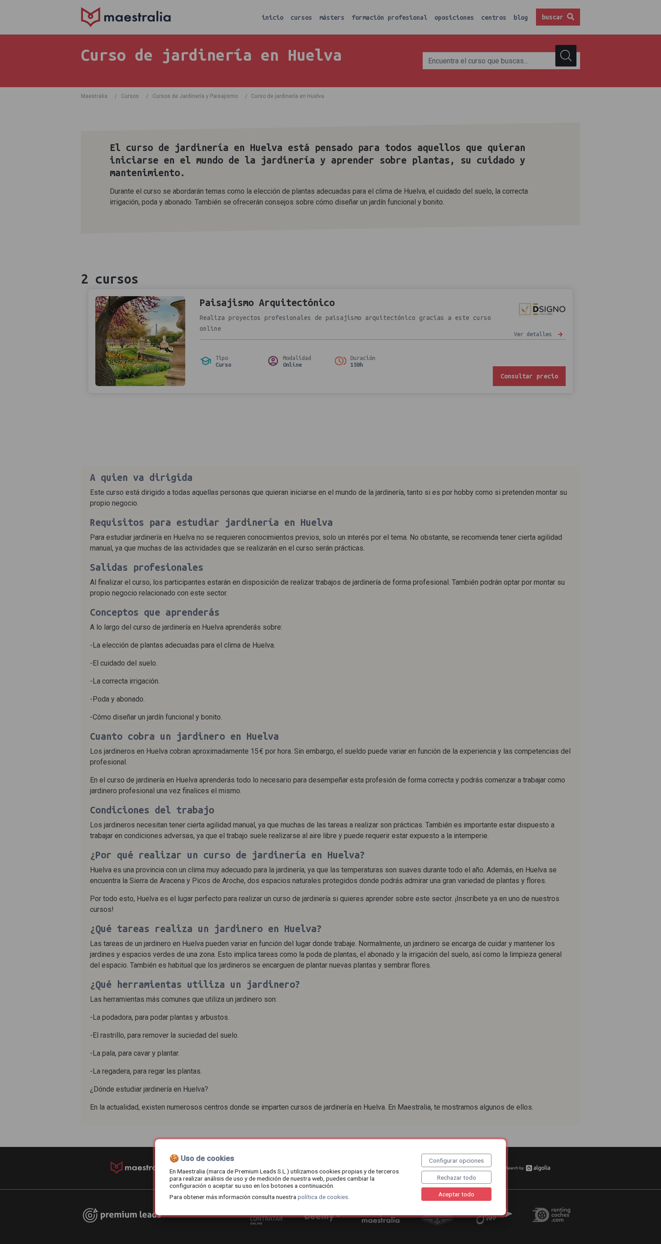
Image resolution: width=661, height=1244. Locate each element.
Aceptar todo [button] (456, 1194)
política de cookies (323, 1196)
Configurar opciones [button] (456, 1160)
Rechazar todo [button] (456, 1177)
